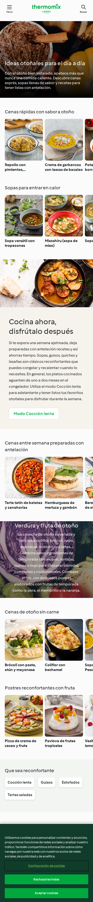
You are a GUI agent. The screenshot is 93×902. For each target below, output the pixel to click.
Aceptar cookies (46, 893)
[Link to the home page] (46, 8)
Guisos (46, 782)
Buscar (83, 11)
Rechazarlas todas (46, 879)
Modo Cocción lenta (34, 413)
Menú (9, 11)
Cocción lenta (19, 782)
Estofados (70, 782)
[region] (46, 863)
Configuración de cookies (46, 865)
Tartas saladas (20, 794)
